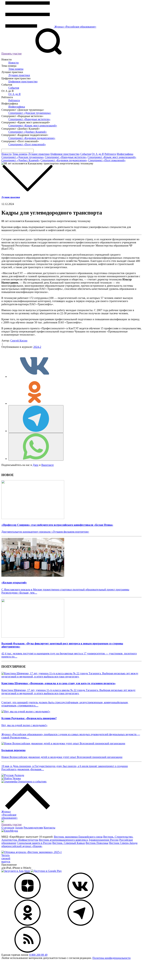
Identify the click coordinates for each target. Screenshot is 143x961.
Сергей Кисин (18, 340)
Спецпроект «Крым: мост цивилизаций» (32, 125)
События (13, 87)
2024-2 (37, 346)
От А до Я (14, 94)
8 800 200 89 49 (38, 954)
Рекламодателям (33, 827)
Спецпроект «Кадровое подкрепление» (31, 138)
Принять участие (11, 53)
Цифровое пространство (22, 81)
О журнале (7, 827)
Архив (19, 827)
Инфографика (16, 106)
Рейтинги (14, 100)
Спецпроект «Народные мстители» (29, 119)
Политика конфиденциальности (111, 957)
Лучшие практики (19, 75)
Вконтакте (47, 464)
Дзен (35, 464)
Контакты (49, 827)
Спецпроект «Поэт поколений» (27, 144)
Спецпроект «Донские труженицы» (29, 112)
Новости (13, 62)
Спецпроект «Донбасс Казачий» (27, 131)
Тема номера (15, 68)
